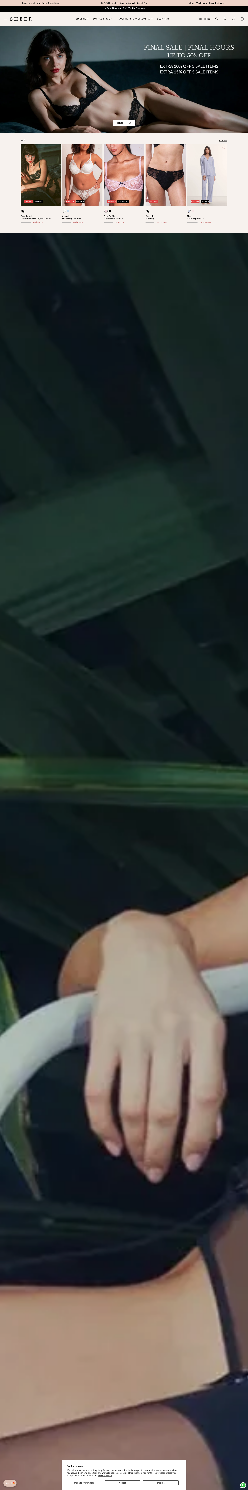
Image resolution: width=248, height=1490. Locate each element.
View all (223, 140)
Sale (23, 140)
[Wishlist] (233, 19)
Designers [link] (163, 19)
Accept (122, 1483)
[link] (224, 18)
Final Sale (41, 3)
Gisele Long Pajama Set (195, 219)
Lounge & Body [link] (102, 19)
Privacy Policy (105, 1475)
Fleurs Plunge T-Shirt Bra (71, 219)
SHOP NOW (124, 123)
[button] (5, 18)
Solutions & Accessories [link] (134, 19)
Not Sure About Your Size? (124, 8)
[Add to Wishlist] (57, 147)
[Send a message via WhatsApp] (243, 1485)
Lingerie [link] (81, 19)
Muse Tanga (150, 219)
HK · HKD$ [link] (204, 19)
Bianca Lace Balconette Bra (114, 219)
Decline (161, 1483)
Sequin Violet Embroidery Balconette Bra (36, 219)
